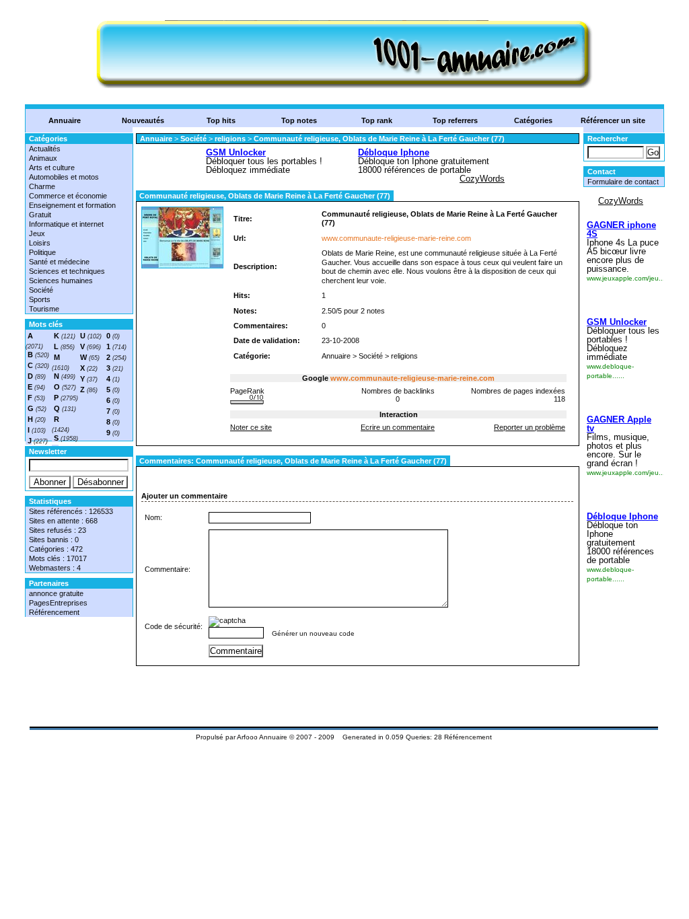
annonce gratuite (56, 593)
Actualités (45, 149)
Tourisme (44, 309)
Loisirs (39, 243)
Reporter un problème (529, 427)
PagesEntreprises (58, 603)
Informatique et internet (66, 224)
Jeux (37, 233)
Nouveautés (143, 120)
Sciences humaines (61, 281)
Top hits (221, 120)
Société (41, 290)
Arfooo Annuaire (262, 737)
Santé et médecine (59, 262)
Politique (42, 252)
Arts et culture (52, 167)
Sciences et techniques (67, 271)
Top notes (299, 120)
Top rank (376, 120)
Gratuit (40, 215)
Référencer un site (613, 120)
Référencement (54, 612)
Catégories (533, 120)
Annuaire (64, 120)
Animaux (43, 158)
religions (230, 139)
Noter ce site (251, 427)
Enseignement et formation (72, 205)
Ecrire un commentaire (398, 427)
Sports (39, 299)
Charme (42, 186)
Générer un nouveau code (313, 633)
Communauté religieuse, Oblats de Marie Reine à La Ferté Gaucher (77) (379, 139)
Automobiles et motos (64, 177)
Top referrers (455, 120)
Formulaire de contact (623, 182)
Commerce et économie (68, 196)
